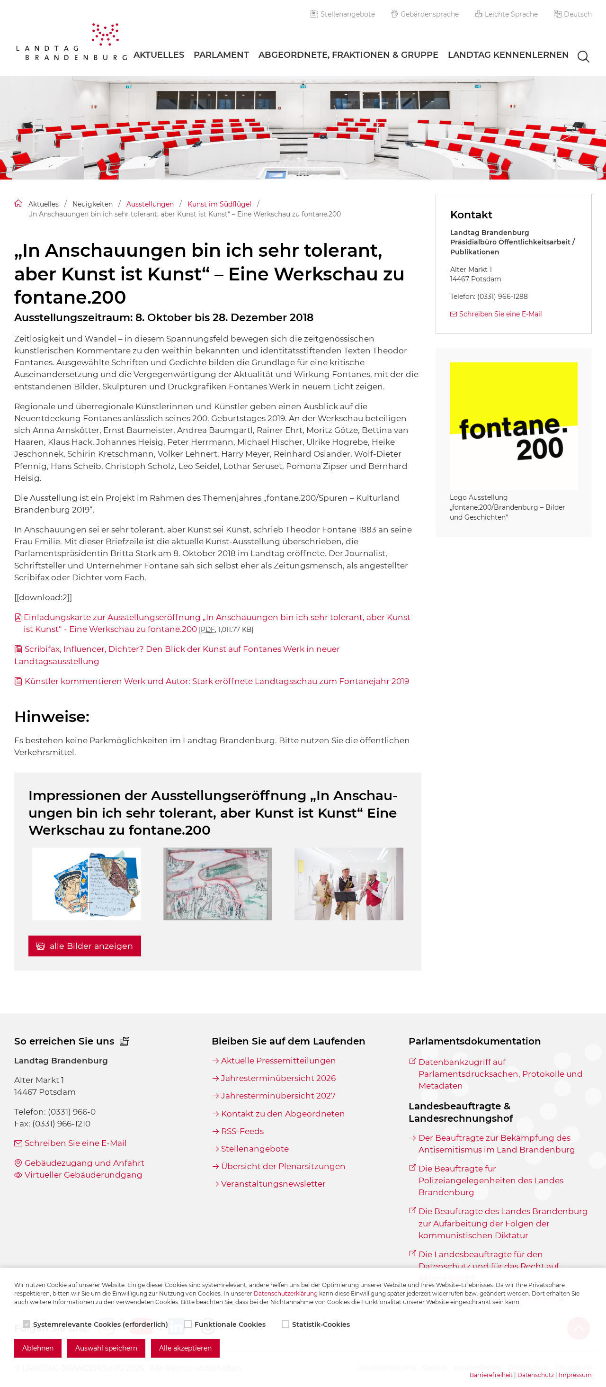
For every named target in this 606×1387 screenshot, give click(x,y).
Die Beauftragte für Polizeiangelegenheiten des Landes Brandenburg (491, 1180)
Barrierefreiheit (491, 1374)
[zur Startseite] (71, 43)
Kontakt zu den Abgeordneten (283, 1113)
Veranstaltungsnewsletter (273, 1184)
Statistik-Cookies (321, 1324)
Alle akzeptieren (185, 1348)
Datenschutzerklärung (286, 1293)
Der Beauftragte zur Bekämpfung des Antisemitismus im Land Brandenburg (497, 1143)
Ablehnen (37, 1348)
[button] (573, 14)
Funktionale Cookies (230, 1324)
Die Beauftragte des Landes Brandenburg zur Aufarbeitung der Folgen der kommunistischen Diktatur (503, 1223)
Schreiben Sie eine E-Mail (500, 314)
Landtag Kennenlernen (508, 55)
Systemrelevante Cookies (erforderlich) (100, 1324)
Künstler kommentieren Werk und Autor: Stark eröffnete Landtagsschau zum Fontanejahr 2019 (217, 681)
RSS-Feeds (242, 1131)
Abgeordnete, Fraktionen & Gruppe (348, 55)
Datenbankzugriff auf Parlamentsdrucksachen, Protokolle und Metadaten (501, 1073)
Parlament (221, 55)
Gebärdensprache (430, 14)
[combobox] (575, 57)
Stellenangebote (348, 14)
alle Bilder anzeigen (90, 946)
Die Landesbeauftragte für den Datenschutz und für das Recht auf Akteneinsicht (489, 1266)
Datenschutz (535, 1374)
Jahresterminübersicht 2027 (278, 1095)
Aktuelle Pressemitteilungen (278, 1060)
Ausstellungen (150, 204)
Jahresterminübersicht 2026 (278, 1078)
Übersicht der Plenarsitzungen (283, 1166)
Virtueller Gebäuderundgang (84, 1175)
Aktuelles (159, 55)
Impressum (575, 1374)
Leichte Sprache (511, 14)
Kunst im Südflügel (219, 204)
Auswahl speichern (106, 1348)
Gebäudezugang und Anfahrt (84, 1163)
